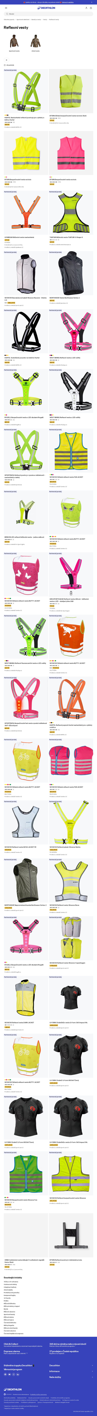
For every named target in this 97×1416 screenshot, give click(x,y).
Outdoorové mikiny (10, 1284)
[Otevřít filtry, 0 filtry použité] (6, 60)
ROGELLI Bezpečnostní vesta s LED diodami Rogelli (24, 417)
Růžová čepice (9, 1320)
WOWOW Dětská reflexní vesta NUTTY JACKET (67, 539)
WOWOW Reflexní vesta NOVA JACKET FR (20, 847)
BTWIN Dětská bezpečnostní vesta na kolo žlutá (68, 116)
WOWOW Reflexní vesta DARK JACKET (19, 1023)
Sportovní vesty (14, 51)
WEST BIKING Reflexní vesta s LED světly (65, 358)
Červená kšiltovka (10, 1322)
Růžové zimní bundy (11, 1328)
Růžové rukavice (9, 1311)
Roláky (6, 1301)
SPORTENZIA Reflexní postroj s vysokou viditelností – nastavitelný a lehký (25, 476)
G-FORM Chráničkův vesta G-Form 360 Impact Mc (69, 1023)
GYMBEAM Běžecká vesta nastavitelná (19, 237)
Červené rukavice (10, 1331)
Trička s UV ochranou (11, 1281)
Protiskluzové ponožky (11, 1292)
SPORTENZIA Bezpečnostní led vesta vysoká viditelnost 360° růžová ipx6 (26, 724)
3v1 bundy (7, 1298)
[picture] (26, 91)
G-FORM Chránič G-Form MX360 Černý (64, 1080)
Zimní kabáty (8, 1290)
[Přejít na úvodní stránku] (46, 8)
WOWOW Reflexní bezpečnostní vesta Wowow (68, 1198)
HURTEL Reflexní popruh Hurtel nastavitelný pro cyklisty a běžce (71, 726)
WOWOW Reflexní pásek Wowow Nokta (65, 847)
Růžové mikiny (9, 1317)
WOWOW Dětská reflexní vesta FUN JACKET (66, 477)
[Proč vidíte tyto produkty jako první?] (5, 65)
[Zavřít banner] (91, 2)
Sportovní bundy (9, 1314)
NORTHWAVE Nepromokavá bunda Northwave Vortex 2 (26, 905)
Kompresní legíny (10, 1295)
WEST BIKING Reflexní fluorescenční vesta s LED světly (25, 663)
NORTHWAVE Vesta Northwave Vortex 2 (65, 298)
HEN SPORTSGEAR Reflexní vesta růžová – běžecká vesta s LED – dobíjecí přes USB (69, 600)
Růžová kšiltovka (9, 1303)
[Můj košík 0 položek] (91, 8)
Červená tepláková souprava (13, 1333)
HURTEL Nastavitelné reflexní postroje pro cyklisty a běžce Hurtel (25, 119)
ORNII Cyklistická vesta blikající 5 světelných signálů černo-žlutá (25, 1261)
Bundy (6, 1309)
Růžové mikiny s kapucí (12, 1306)
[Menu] (6, 8)
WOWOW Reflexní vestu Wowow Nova (64, 905)
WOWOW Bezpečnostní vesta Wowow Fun (21, 1200)
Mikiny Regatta (9, 1325)
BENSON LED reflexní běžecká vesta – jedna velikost (24, 537)
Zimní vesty (36, 51)
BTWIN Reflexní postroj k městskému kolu (66, 1260)
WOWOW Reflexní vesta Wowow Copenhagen (67, 963)
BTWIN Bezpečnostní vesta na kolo (18, 179)
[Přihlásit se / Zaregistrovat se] (86, 8)
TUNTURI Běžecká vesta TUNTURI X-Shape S (66, 237)
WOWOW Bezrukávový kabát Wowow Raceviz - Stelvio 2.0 (26, 299)
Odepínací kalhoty (10, 1287)
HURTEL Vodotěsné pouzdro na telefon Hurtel (22, 358)
